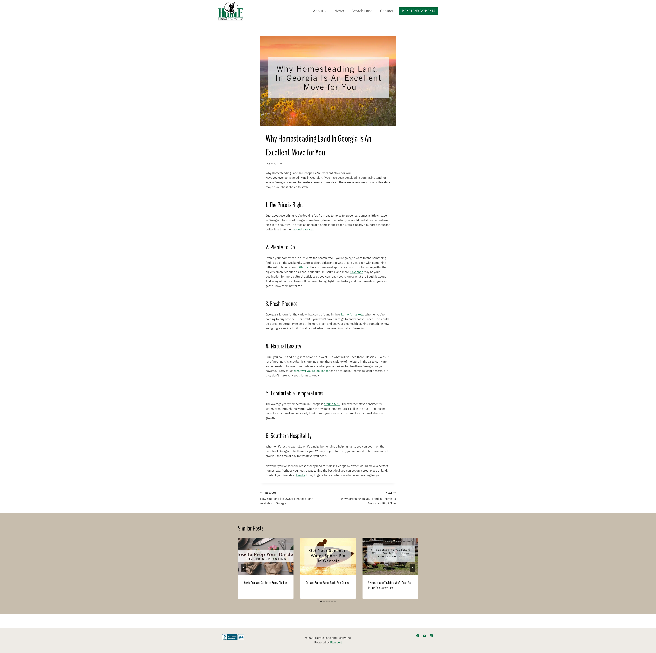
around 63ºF (332, 404)
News (339, 11)
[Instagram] (431, 636)
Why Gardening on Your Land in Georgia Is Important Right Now (368, 498)
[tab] (321, 601)
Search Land (362, 11)
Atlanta (303, 267)
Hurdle (300, 475)
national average (302, 229)
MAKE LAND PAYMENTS (418, 11)
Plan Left (336, 642)
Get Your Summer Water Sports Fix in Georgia (328, 582)
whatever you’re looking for (312, 371)
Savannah (356, 272)
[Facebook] (418, 636)
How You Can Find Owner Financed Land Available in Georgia (286, 498)
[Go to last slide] (243, 568)
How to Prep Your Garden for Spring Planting (265, 582)
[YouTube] (424, 636)
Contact (386, 11)
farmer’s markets (352, 314)
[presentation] (265, 556)
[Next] (412, 568)
